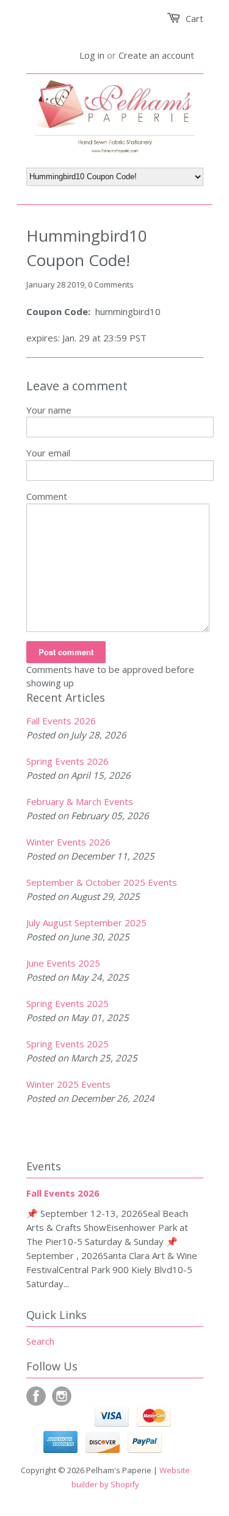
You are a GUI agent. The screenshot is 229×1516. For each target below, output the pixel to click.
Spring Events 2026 (67, 761)
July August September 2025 (86, 922)
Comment (46, 496)
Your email (48, 453)
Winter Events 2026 (68, 842)
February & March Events (79, 801)
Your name (48, 410)
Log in (91, 55)
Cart (194, 18)
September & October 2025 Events (101, 882)
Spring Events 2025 (67, 1003)
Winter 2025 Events (68, 1084)
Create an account (156, 55)
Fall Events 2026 (61, 721)
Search (40, 1341)
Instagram (61, 1396)
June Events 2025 (63, 963)
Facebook (36, 1396)
